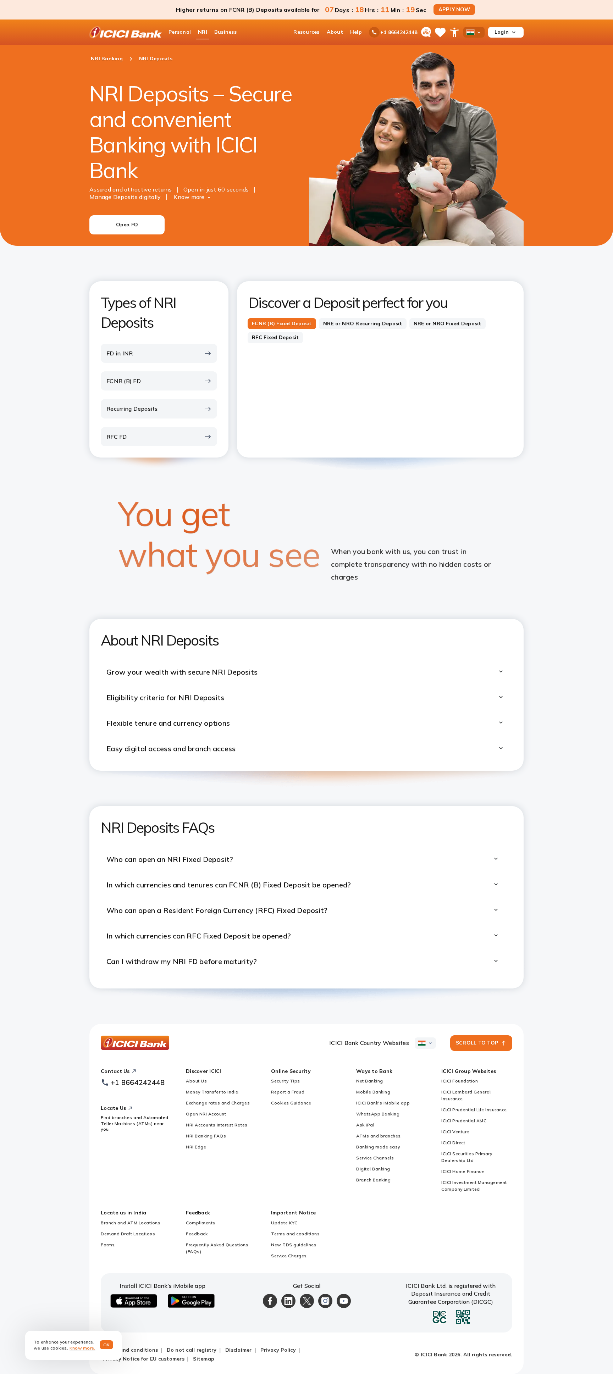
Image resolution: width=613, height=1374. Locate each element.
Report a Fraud (287, 1092)
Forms (108, 1244)
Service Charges (289, 1255)
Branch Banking (373, 1179)
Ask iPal (365, 1125)
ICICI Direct (453, 1142)
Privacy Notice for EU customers (143, 1359)
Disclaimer (238, 1350)
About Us (196, 1081)
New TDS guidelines (293, 1244)
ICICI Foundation (459, 1081)
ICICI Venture (455, 1131)
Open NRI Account (206, 1114)
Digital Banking (373, 1168)
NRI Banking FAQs (206, 1135)
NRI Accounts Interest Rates (217, 1125)
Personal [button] (180, 32)
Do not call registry (192, 1350)
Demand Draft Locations (128, 1233)
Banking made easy (378, 1146)
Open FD (127, 224)
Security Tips (285, 1081)
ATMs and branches (378, 1135)
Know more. (82, 1348)
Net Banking (369, 1081)
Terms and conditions (295, 1233)
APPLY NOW (454, 9)
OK (106, 1344)
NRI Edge (196, 1146)
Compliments (200, 1222)
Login (502, 32)
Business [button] (225, 32)
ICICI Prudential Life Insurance (474, 1109)
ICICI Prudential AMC (463, 1120)
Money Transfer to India (212, 1092)
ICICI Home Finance (462, 1171)
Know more (188, 196)
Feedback (197, 1233)
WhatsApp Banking (377, 1114)
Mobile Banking (373, 1092)
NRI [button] (202, 32)
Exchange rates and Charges (218, 1103)
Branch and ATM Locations (130, 1222)
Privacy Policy (278, 1350)
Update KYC (284, 1222)
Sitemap (203, 1359)
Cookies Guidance (291, 1103)
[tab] (282, 323)
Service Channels (375, 1157)
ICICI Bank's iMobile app (383, 1103)
